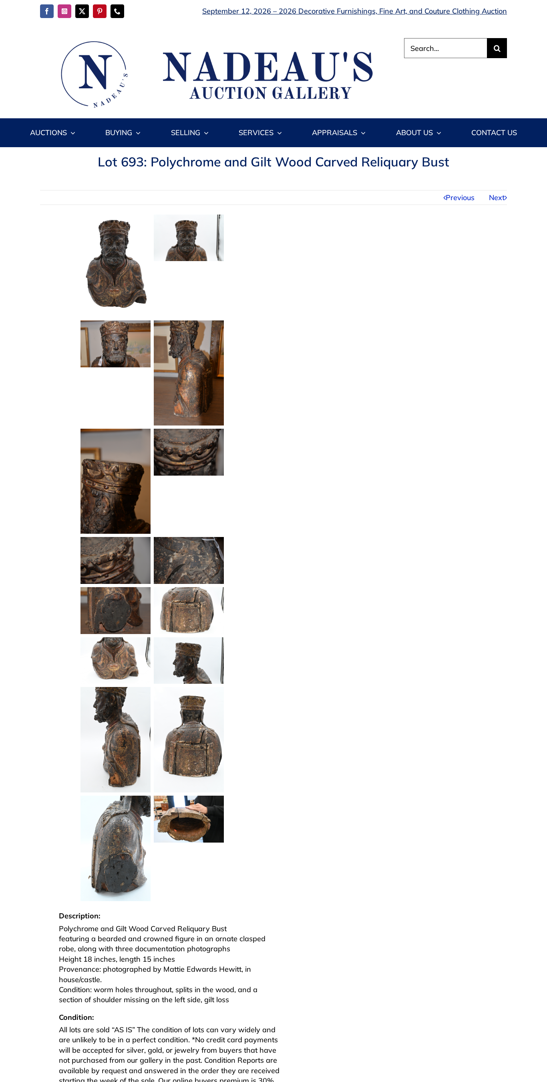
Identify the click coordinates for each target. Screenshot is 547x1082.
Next (497, 197)
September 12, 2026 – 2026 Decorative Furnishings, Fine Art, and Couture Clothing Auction (354, 11)
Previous (460, 197)
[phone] (117, 11)
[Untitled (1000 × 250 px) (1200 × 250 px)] (213, 41)
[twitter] (82, 11)
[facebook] (47, 11)
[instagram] (64, 11)
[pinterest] (100, 11)
